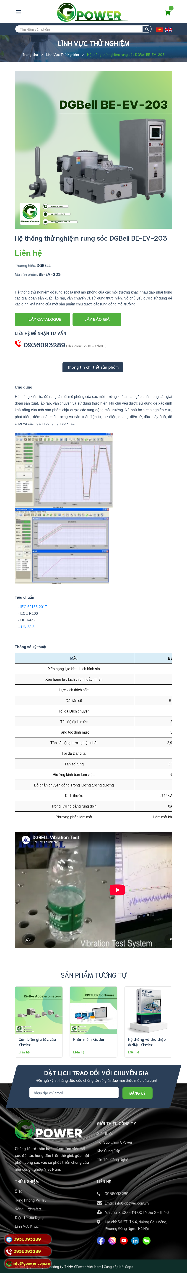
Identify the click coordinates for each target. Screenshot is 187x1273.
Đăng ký (137, 1092)
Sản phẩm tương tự (94, 974)
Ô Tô (18, 1191)
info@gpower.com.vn (132, 1202)
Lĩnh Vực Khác (27, 1225)
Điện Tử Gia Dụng (29, 1217)
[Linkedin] (135, 1240)
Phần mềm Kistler (89, 1039)
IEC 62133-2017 (33, 607)
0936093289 (44, 344)
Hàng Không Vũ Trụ (31, 1199)
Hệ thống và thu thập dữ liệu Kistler (147, 1041)
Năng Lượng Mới (28, 1208)
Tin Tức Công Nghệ (112, 1159)
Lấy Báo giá (97, 319)
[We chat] (147, 1240)
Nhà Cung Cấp (108, 1150)
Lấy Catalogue (45, 319)
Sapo (129, 1266)
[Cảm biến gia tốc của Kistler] (38, 1010)
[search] (147, 29)
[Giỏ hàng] (167, 13)
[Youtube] (124, 1240)
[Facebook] (101, 1240)
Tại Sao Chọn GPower (114, 1141)
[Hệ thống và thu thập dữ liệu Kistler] (148, 1010)
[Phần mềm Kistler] (93, 1010)
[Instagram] (112, 1240)
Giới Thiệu (105, 1133)
